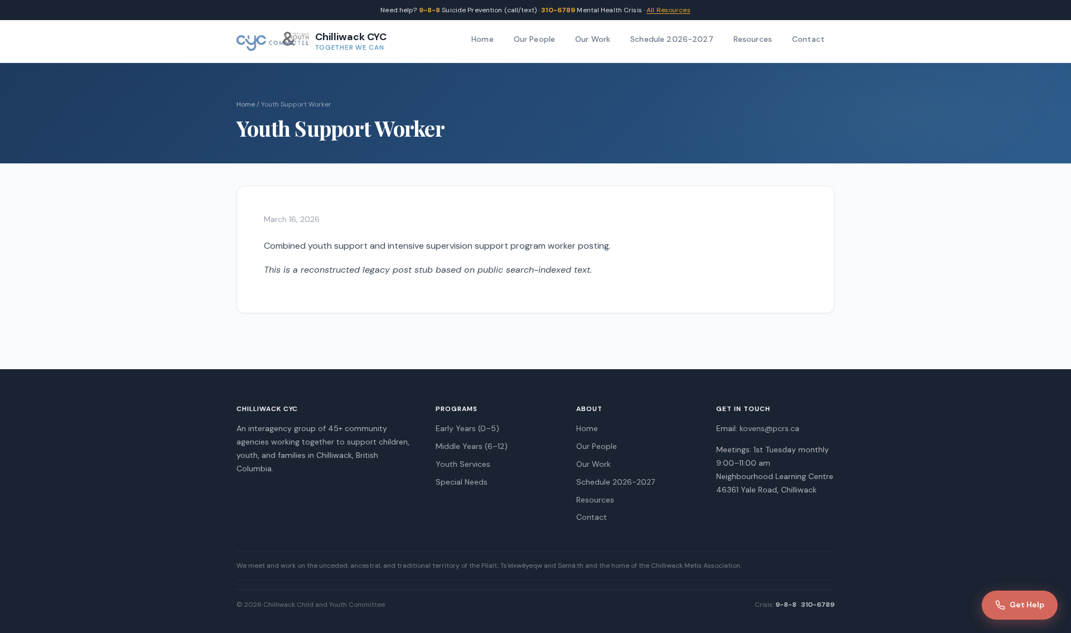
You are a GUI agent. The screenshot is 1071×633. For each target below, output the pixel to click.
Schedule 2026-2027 (671, 39)
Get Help (1027, 605)
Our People (534, 39)
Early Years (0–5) (467, 428)
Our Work (592, 39)
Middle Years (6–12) (472, 446)
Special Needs (462, 482)
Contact (808, 39)
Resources (753, 39)
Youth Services (463, 464)
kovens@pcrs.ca (769, 428)
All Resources (669, 10)
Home (482, 39)
